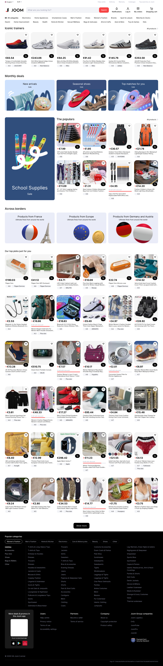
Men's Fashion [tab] (30, 541)
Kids (144, 22)
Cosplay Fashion (34, 578)
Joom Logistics (136, 618)
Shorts (63, 581)
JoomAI (134, 633)
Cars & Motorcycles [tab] (79, 541)
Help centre (101, 2)
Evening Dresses (67, 568)
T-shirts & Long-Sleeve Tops (39, 547)
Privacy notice (45, 621)
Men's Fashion (76, 18)
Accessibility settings (48, 629)
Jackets (64, 550)
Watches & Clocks (143, 18)
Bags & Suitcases (90, 22)
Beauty (36, 22)
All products (151, 29)
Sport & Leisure (126, 18)
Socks (30, 599)
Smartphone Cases (59, 18)
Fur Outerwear (99, 599)
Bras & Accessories (68, 564)
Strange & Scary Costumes (137, 594)
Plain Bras (98, 554)
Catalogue (132, 2)
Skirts (63, 554)
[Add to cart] (25, 56)
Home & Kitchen (57, 22)
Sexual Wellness (73, 22)
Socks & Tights (34, 585)
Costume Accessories (102, 547)
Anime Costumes (100, 588)
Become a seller (76, 618)
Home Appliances (41, 18)
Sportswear (32, 602)
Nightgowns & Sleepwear (137, 550)
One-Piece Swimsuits (102, 581)
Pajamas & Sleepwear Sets (71, 578)
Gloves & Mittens (133, 584)
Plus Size (8, 554)
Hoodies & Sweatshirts (36, 568)
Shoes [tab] (105, 541)
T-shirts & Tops (34, 550)
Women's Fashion (100, 18)
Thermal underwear (134, 601)
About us (104, 618)
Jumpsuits (98, 606)
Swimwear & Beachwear (37, 606)
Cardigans (65, 595)
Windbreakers (99, 571)
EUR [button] (18, 2)
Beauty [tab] (95, 541)
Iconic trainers (14, 28)
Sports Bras (131, 557)
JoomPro (134, 629)
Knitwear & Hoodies (35, 554)
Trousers (31, 561)
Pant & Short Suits (68, 588)
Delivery (112, 2)
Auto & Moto (119, 22)
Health (44, 22)
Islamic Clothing (100, 602)
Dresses (31, 557)
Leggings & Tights (101, 574)
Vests (129, 598)
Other (7, 564)
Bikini (63, 599)
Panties (97, 585)
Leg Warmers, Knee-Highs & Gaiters (141, 547)
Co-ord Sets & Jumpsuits (37, 588)
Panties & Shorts (133, 574)
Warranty (122, 2)
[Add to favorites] (26, 35)
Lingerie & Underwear (36, 581)
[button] (13, 643)
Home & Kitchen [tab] (47, 541)
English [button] (9, 2)
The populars (65, 119)
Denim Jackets (133, 580)
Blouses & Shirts (34, 574)
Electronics (26, 18)
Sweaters (64, 557)
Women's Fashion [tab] (13, 541)
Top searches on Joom (146, 2)
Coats (63, 606)
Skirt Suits (131, 577)
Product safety (106, 625)
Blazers (97, 595)
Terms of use (45, 625)
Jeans (63, 571)
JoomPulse (135, 625)
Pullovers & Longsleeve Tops (39, 595)
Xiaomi (7, 22)
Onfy (133, 621)
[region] (81, 49)
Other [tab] (115, 541)
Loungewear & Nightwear (38, 592)
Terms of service (76, 621)
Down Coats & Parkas (102, 550)
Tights (96, 568)
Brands (114, 18)
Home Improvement (21, 22)
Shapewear (131, 554)
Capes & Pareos (133, 564)
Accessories (9, 550)
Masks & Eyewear (134, 591)
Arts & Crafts (106, 22)
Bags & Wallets (10, 561)
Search (104, 10)
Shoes (87, 18)
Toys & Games (133, 22)
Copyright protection (109, 621)
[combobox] (62, 10)
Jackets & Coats (34, 571)
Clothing (8, 547)
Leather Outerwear (134, 587)
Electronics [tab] (63, 541)
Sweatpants (98, 561)
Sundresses (98, 557)
